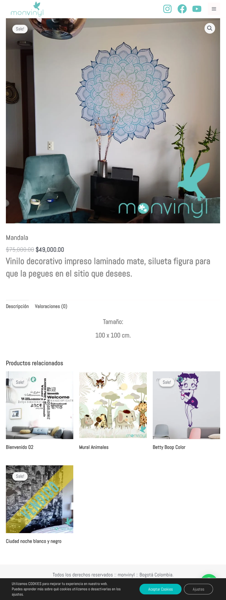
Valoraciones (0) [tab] (51, 306)
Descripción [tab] (17, 306)
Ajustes (198, 589)
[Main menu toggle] (214, 9)
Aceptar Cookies (160, 589)
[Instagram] (167, 9)
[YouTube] (197, 9)
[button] (210, 28)
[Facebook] (182, 9)
